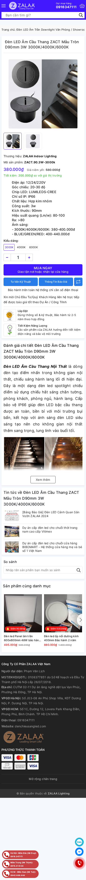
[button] (80, 620)
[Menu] (3, 5)
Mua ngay (43, 269)
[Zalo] (79, 842)
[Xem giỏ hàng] (82, 5)
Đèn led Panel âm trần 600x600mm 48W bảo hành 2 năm (22, 638)
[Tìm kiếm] (80, 15)
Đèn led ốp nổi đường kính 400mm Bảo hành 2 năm (61, 638)
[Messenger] (79, 852)
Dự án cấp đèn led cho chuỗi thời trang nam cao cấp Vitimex (50, 529)
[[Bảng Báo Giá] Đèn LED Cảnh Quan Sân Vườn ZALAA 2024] (12, 515)
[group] (43, 94)
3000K (9, 247)
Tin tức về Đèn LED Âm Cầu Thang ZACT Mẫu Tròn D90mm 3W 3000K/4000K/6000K (41, 498)
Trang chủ (8, 29)
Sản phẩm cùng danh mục (27, 586)
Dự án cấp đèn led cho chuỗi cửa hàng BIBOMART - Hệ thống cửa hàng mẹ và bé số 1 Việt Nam (52, 546)
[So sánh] (78, 282)
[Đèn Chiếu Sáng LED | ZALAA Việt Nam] (22, 5)
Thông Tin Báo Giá (56, 281)
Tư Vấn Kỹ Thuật (21, 281)
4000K (21, 247)
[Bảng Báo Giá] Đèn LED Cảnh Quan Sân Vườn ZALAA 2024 (50, 514)
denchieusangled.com (30, 726)
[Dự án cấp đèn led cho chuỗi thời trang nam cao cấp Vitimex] (12, 531)
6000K (33, 247)
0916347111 (66, 5)
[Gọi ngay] (79, 863)
